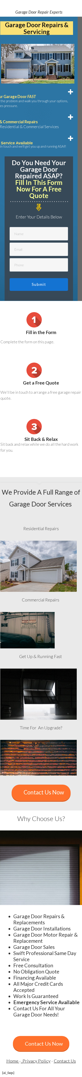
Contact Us (65, 1060)
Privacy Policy (37, 1060)
